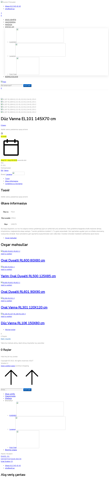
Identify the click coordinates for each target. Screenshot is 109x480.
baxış (3, 125)
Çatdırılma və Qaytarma (13, 184)
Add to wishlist (6, 254)
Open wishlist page (8, 366)
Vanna (6, 170)
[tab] (56, 178)
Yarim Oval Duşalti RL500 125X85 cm (28, 276)
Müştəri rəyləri (10, 330)
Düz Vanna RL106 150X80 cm (23, 323)
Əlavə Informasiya (11, 181)
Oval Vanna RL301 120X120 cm (24, 307)
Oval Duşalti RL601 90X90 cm (23, 292)
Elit (2, 170)
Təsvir (7, 179)
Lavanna (9, 174)
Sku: (2, 163)
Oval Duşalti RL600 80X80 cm (23, 260)
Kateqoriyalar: (6, 168)
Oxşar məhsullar (11, 238)
